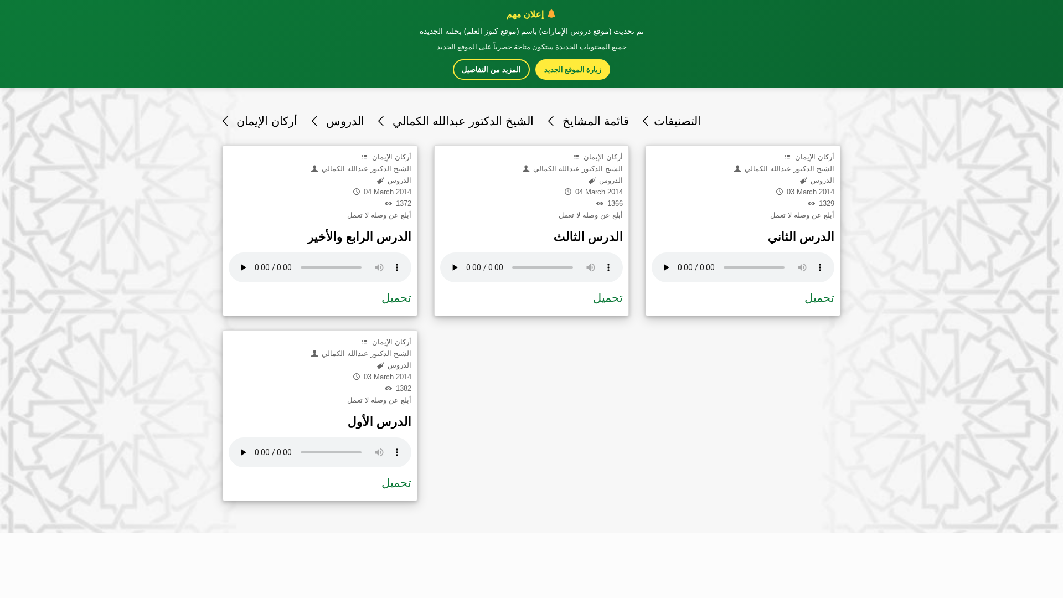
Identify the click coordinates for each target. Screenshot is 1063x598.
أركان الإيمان (265, 121)
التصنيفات (677, 121)
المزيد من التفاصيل (491, 69)
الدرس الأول (379, 422)
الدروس (343, 121)
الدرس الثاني (801, 237)
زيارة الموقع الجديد (572, 69)
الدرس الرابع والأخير (359, 237)
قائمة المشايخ (593, 121)
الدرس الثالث (588, 237)
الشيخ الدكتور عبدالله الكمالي (461, 121)
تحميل (396, 297)
